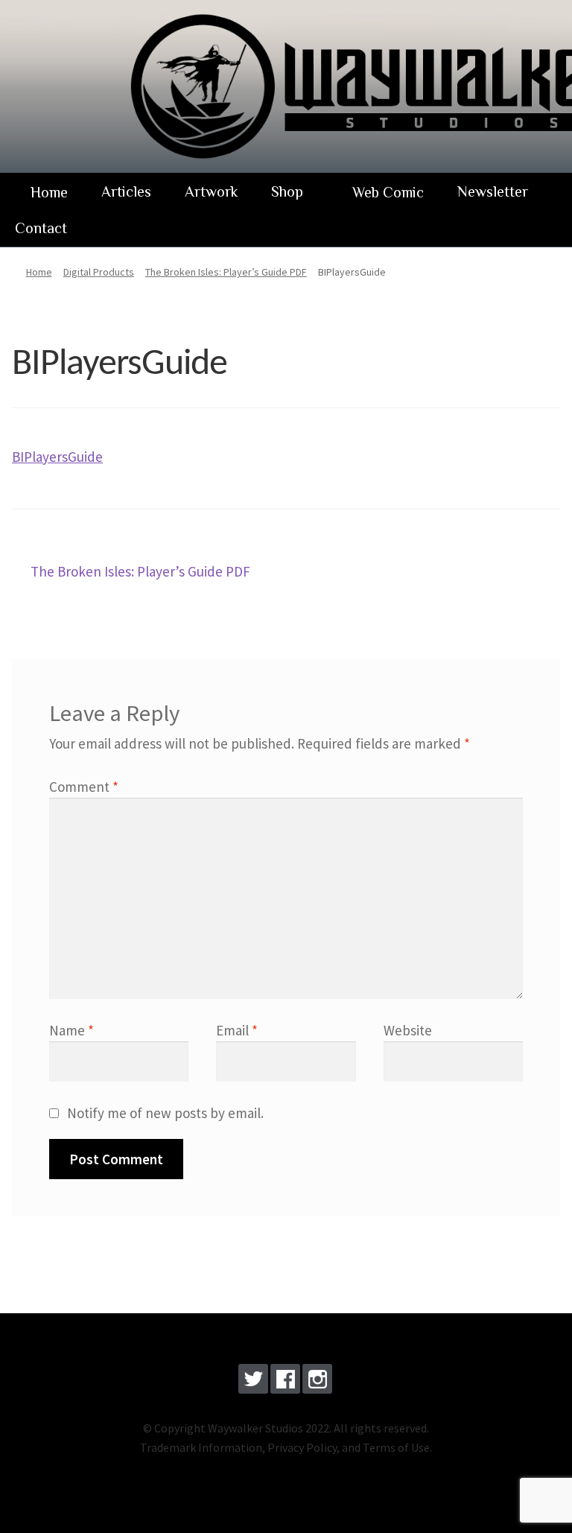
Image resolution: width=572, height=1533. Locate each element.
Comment (83, 787)
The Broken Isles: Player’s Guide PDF (140, 573)
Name (71, 1030)
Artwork (211, 191)
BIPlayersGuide (57, 457)
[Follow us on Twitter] (253, 1382)
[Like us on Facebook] (285, 1382)
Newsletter (492, 191)
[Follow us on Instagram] (317, 1382)
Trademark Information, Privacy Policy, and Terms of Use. (286, 1447)
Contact (41, 228)
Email (237, 1030)
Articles (126, 191)
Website (408, 1030)
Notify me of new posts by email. (165, 1113)
